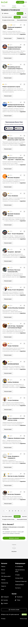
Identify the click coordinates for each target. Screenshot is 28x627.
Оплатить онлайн (15, 609)
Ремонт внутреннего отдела (11, 86)
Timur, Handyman (13, 196)
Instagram (6, 597)
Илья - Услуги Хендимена (15, 233)
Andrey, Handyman (13, 382)
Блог (2, 589)
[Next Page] (24, 510)
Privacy (3, 618)
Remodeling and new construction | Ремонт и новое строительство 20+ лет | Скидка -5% (16, 69)
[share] (21, 25)
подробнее (23, 34)
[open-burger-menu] (26, 2)
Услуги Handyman (13, 400)
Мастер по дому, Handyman (16, 476)
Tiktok (18, 600)
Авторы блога (19, 578)
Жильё (3, 570)
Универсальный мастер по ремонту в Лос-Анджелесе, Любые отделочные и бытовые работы (16, 107)
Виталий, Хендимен (14, 177)
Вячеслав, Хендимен (14, 494)
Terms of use (23, 618)
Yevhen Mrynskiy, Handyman (16, 308)
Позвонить (20, 38)
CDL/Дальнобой (5, 576)
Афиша (3, 579)
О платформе (19, 566)
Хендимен (17, 17)
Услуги (14, 6)
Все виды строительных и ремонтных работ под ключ (16, 139)
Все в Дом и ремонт (7, 17)
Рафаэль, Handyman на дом (16, 438)
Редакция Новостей (21, 581)
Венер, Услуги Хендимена (16, 290)
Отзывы (17, 575)
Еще (24, 6)
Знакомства (4, 583)
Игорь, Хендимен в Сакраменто (13, 457)
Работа (3, 6)
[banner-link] (14, 126)
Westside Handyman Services (14, 214)
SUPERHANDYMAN (13, 364)
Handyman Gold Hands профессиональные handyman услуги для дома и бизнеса (17, 49)
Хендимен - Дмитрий (14, 252)
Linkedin (5, 603)
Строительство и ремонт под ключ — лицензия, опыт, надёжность (16, 159)
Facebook (19, 597)
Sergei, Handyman (13, 346)
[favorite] (24, 25)
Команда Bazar (19, 584)
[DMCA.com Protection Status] (24, 614)
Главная (14, 544)
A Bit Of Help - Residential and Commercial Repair (15, 327)
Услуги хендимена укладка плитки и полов (16, 419)
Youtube (5, 600)
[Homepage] (4, 2)
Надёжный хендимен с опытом (15, 28)
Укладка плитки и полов (8, 20)
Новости (3, 586)
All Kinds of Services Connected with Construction (14, 271)
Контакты (18, 588)
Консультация (7, 38)
